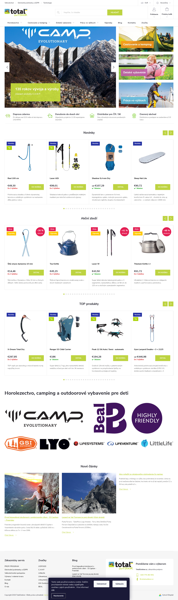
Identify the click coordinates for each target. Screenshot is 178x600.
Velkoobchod (9, 3)
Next (171, 132)
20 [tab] (105, 208)
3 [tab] (68, 208)
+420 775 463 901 (147, 575)
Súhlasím (120, 584)
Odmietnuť (101, 584)
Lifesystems (42, 580)
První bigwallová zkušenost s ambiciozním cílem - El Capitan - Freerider (84, 568)
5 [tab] (72, 208)
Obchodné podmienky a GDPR (28, 3)
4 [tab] (70, 208)
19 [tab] (103, 208)
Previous (165, 132)
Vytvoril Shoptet (167, 595)
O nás (7, 586)
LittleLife (41, 573)
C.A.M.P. (41, 570)
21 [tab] (107, 208)
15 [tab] (94, 208)
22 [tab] (109, 208)
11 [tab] (85, 208)
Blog (6, 583)
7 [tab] (77, 208)
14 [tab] (92, 208)
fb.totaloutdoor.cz (146, 579)
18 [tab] (101, 208)
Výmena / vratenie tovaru (14, 576)
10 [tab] (83, 208)
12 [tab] (88, 208)
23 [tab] (111, 208)
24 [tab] (114, 208)
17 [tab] (98, 208)
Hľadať (115, 12)
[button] (7, 67)
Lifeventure (42, 576)
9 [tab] (81, 208)
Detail (121, 187)
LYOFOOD (42, 566)
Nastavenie (59, 595)
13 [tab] (90, 208)
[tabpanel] (26, 172)
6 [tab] (74, 208)
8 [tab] (79, 208)
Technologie (47, 3)
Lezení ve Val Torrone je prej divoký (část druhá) (85, 575)
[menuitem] (15, 23)
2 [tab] (66, 208)
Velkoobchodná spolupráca (15, 573)
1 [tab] (64, 208)
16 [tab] (96, 208)
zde (52, 590)
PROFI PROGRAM (12, 566)
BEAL (40, 586)
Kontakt (8, 580)
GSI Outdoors (43, 583)
